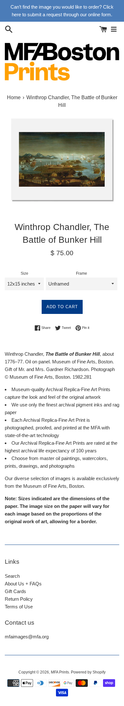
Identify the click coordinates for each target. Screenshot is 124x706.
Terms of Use (19, 606)
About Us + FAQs (23, 583)
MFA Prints (60, 672)
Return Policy (19, 599)
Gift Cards (15, 591)
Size (24, 273)
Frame (81, 273)
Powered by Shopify (88, 672)
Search (12, 576)
